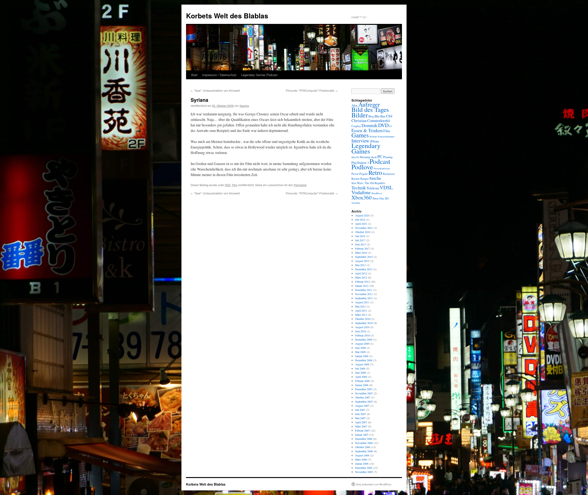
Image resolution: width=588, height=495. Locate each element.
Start (194, 75)
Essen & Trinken (367, 130)
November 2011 (364, 294)
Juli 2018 (360, 236)
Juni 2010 (360, 331)
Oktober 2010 (362, 319)
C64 (389, 116)
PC (379, 156)
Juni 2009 (360, 348)
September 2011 (364, 298)
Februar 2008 (362, 381)
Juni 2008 (360, 372)
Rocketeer (389, 174)
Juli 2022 (360, 219)
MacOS (355, 157)
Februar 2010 (362, 335)
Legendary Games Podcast (259, 75)
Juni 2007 (360, 414)
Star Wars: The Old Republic (368, 183)
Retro (375, 172)
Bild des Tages (370, 109)
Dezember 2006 (363, 439)
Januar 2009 (361, 356)
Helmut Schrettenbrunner (382, 136)
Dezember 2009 (363, 339)
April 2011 (361, 310)
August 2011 (362, 302)
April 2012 (361, 273)
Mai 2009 (360, 352)
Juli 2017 (360, 240)
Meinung (365, 157)
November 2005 (364, 472)
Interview (360, 140)
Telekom (373, 188)
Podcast (380, 161)
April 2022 (361, 223)
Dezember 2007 (363, 389)
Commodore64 (378, 120)
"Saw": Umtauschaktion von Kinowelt (215, 90)
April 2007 (361, 422)
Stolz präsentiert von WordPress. (374, 484)
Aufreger (369, 104)
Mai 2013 (360, 265)
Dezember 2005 (363, 467)
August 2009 (362, 343)
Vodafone (361, 192)
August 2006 (362, 455)
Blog (371, 116)
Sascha (244, 106)
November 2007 (364, 393)
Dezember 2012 (363, 269)
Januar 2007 (361, 434)
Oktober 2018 (362, 232)
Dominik (369, 125)
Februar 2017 (362, 248)
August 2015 (362, 261)
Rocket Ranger (360, 179)
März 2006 (361, 459)
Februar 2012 (362, 281)
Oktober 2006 (362, 447)
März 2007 (361, 426)
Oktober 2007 (362, 397)
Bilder (359, 115)
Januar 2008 (361, 385)
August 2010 (362, 327)
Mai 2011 (360, 306)
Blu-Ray (380, 116)
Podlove (362, 166)
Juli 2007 (360, 410)
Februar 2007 (362, 430)
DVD (228, 185)
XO (387, 198)
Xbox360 (361, 197)
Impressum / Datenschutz (219, 75)
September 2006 (364, 451)
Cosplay (356, 126)
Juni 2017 (360, 244)
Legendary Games (366, 148)
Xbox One (378, 198)
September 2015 (364, 257)
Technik (358, 188)
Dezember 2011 (363, 290)
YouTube (355, 203)
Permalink (300, 185)
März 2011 (361, 314)
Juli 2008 (360, 368)
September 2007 (364, 401)
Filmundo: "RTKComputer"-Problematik (312, 90)
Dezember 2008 (363, 360)
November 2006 (364, 443)
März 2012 (361, 277)
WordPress (376, 193)
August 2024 (362, 215)
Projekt (363, 174)
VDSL (386, 187)
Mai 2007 (360, 418)
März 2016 (361, 252)
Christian (359, 120)
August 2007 (362, 405)
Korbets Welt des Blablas (227, 15)
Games (360, 135)
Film (234, 185)
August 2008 (362, 364)
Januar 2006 (361, 463)
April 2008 (361, 376)
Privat (355, 174)
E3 (390, 126)
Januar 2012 (361, 285)
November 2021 (364, 228)
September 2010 (364, 323)
